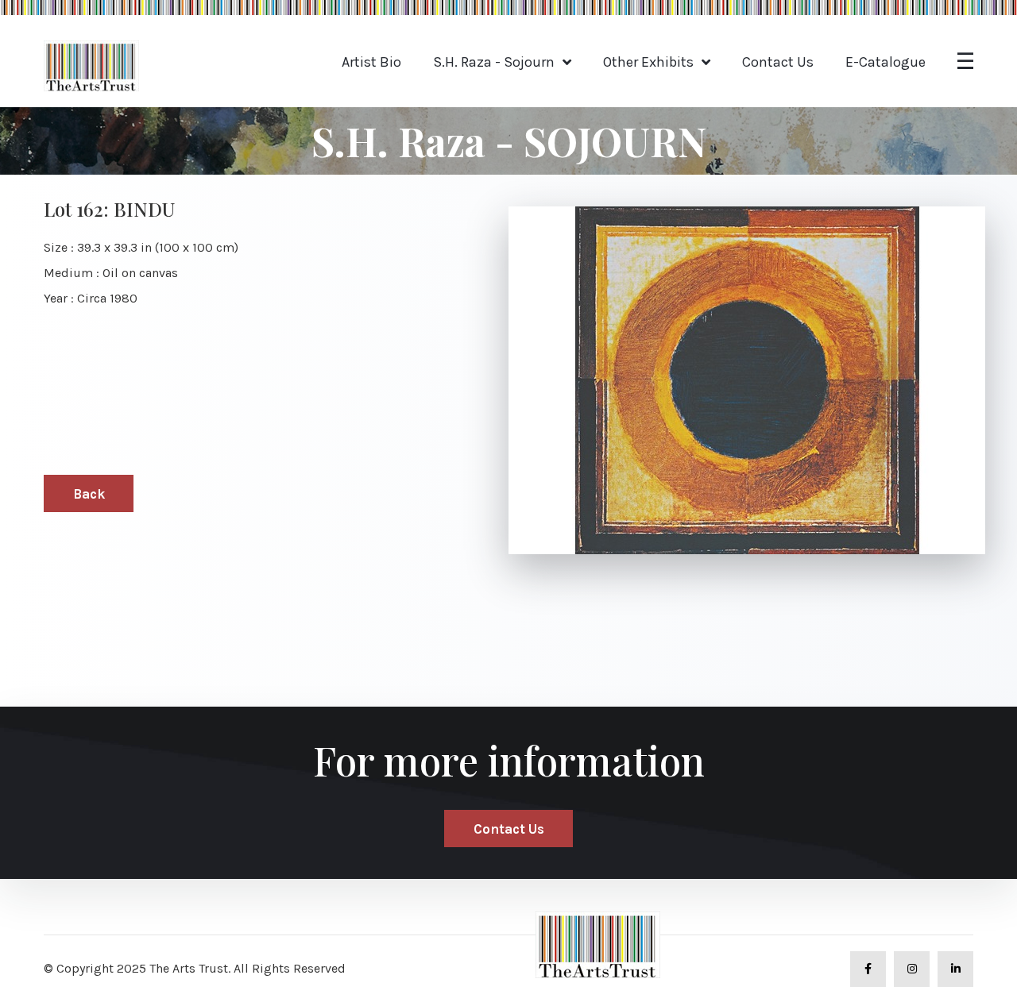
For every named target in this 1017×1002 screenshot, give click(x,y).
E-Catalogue (885, 62)
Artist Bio (371, 62)
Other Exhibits (648, 62)
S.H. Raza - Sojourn (494, 62)
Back (89, 494)
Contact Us (778, 62)
